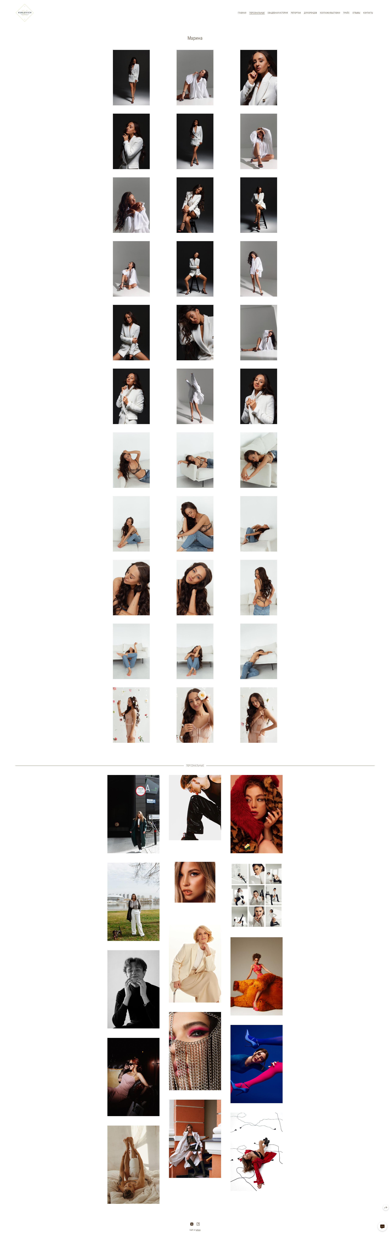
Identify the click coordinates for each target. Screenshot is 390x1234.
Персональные (257, 13)
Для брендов (310, 13)
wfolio (198, 1230)
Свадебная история (278, 13)
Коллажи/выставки (330, 13)
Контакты (368, 13)
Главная (242, 13)
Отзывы (356, 13)
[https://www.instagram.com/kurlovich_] (198, 1224)
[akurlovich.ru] (25, 13)
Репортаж (296, 13)
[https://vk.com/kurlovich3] (191, 1224)
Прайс (346, 13)
